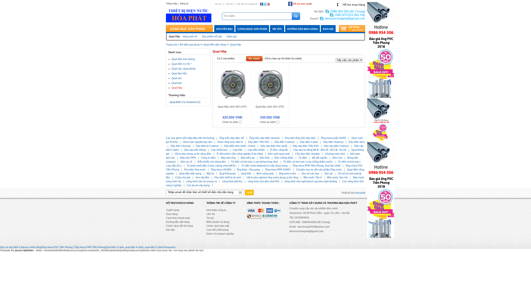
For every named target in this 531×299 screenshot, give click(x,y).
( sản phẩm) (356, 28)
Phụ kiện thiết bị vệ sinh (227, 177)
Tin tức (218, 4)
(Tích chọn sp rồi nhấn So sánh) (283, 58)
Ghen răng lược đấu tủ (230, 142)
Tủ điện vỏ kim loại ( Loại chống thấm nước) (308, 161)
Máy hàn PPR (188, 157)
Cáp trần (237, 149)
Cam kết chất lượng (217, 229)
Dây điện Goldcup (333, 142)
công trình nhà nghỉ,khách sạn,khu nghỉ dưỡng (310, 181)
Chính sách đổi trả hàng (179, 225)
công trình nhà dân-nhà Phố (263, 181)
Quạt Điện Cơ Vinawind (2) (185, 102)
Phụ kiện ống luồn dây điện (300, 138)
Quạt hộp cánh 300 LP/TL (270, 106)
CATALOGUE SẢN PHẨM (252, 29)
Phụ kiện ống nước (195, 169)
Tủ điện (302, 157)
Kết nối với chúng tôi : (247, 4)
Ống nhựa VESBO (221, 169)
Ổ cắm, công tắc (279, 149)
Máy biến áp (248, 157)
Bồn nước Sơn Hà (337, 177)
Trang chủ (171, 44)
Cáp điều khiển (256, 149)
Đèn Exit (264, 157)
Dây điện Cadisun (284, 142)
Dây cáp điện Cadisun (336, 146)
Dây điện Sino (357, 142)
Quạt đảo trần (179, 73)
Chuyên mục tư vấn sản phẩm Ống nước (319, 169)
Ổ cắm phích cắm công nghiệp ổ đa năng (240, 153)
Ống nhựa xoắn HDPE (333, 138)
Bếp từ (210, 173)
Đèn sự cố (186, 161)
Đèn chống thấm (284, 157)
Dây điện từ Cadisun (207, 146)
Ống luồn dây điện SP (231, 138)
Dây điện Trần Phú (258, 142)
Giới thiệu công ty (216, 210)
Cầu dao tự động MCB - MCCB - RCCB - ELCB (319, 149)
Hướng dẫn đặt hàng (178, 222)
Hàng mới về (190, 36)
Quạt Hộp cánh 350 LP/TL (232, 106)
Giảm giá (232, 36)
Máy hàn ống (228, 157)
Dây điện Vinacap (181, 146)
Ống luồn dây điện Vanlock (264, 138)
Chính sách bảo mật (217, 225)
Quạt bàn (177, 83)
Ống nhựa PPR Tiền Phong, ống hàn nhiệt (316, 165)
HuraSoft (360, 192)
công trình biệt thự (232, 181)
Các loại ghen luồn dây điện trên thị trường (190, 138)
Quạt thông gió (227, 173)
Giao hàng (172, 214)
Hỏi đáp (170, 229)
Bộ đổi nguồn (319, 157)
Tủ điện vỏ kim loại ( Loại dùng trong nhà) (254, 161)
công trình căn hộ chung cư (201, 181)
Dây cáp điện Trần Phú (306, 146)
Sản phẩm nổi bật (212, 36)
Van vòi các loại (310, 173)
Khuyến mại (224, 29)
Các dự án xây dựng (198, 185)
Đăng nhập (171, 3)
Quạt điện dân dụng (215, 44)
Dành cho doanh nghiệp (220, 233)
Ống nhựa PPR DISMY (278, 169)
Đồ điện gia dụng (190, 44)
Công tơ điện (208, 157)
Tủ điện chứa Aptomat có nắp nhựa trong (264, 165)
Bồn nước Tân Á (312, 177)
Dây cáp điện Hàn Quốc (274, 146)
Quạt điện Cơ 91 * (182, 63)
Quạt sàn (177, 78)
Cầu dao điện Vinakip (307, 153)
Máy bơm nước (287, 173)
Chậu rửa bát (182, 177)
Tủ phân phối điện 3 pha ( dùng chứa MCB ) (211, 165)
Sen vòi (328, 173)
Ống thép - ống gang (248, 169)
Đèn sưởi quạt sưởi (279, 153)
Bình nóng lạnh (265, 173)
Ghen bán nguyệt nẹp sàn (197, 142)
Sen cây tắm (202, 177)
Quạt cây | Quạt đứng (183, 68)
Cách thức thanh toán (178, 218)
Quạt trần (246, 173)
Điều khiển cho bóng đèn (211, 161)
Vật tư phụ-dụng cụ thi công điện (193, 153)
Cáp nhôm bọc (219, 149)
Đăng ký (184, 3)
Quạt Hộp (235, 44)
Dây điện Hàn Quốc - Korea (239, 146)
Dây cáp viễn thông (195, 149)
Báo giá (328, 29)
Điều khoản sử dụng (217, 222)
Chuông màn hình (335, 153)
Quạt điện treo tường (183, 59)
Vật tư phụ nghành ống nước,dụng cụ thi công (272, 177)
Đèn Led (337, 157)
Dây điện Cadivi (309, 142)
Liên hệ (229, 4)
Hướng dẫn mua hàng (302, 29)
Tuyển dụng (172, 210)
